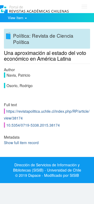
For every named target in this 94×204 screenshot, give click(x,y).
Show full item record (21, 142)
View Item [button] (16, 17)
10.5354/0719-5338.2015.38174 (33, 125)
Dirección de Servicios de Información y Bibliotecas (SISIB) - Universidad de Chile (47, 167)
